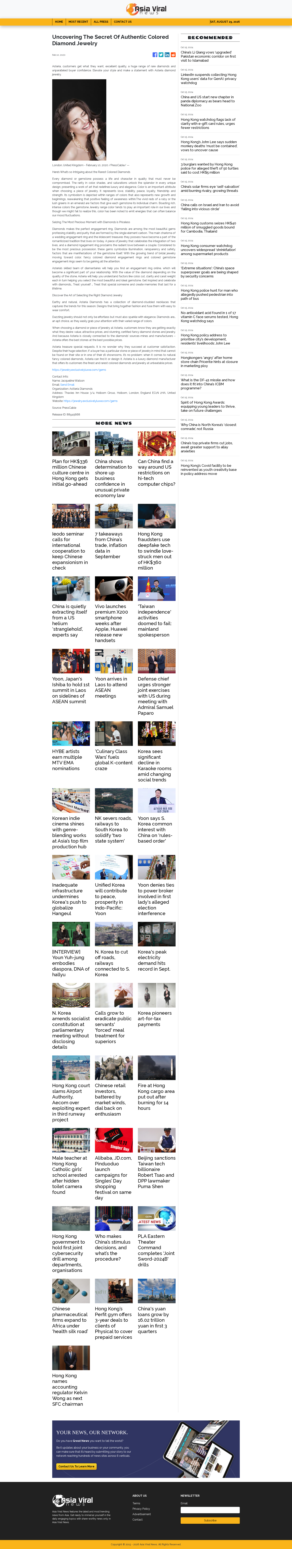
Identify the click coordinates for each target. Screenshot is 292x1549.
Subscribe (210, 1520)
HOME (59, 21)
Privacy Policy (141, 1508)
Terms (136, 1503)
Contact (137, 1519)
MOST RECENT (78, 21)
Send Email (67, 384)
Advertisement (141, 1514)
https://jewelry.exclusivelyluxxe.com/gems (79, 369)
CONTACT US (123, 21)
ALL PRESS (101, 21)
